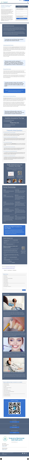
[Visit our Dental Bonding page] (9, 182)
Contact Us (14, 432)
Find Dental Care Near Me (7, 395)
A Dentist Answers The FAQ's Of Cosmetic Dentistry (13, 372)
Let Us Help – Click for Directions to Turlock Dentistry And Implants (11, 177)
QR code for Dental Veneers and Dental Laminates (8, 268)
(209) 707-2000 (4, 449)
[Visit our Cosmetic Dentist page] (14, 182)
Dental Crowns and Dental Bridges (8, 278)
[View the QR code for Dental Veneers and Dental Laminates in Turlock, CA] (20, 174)
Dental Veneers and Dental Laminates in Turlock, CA (14, 91)
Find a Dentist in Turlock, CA (7, 286)
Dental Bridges (6, 277)
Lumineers (5, 386)
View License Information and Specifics (10, 257)
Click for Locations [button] (14, 427)
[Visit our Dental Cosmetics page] (20, 182)
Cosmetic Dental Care (6, 385)
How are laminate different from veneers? (9, 120)
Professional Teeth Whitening (7, 387)
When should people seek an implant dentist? (9, 124)
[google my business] (24, 453)
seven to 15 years (14, 143)
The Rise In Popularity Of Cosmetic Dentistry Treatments (14, 352)
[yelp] (26, 453)
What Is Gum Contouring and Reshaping (9, 391)
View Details (13, 262)
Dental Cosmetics (6, 285)
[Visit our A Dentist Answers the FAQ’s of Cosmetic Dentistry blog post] (13, 371)
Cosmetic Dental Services (7, 394)
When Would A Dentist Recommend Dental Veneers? (13, 331)
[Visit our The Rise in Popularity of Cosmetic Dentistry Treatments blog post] (13, 351)
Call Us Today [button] (27, 0)
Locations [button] (22, 0)
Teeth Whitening (6, 282)
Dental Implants (6, 279)
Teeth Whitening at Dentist (7, 390)
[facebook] (22, 453)
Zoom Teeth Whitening (7, 392)
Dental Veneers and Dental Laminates (10, 266)
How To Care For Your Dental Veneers (10, 310)
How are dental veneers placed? (8, 121)
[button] (28, 2)
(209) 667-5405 (7, 233)
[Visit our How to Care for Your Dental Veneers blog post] (13, 309)
